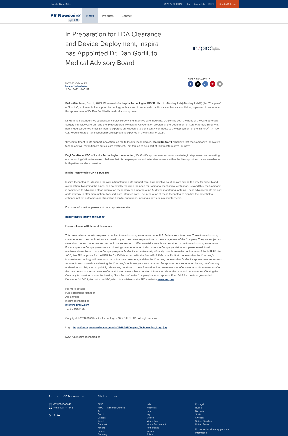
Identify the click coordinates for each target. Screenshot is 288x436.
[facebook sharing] (190, 84)
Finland (101, 427)
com (86, 305)
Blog (188, 4)
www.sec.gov (166, 279)
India (148, 404)
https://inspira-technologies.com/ (85, 217)
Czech (101, 421)
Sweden (199, 417)
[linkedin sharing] (205, 84)
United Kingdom (203, 421)
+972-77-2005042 (62, 404)
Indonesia (151, 407)
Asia (100, 411)
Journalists (199, 4)
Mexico (150, 417)
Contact (127, 16)
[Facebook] (54, 415)
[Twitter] (50, 415)
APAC (100, 404)
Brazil (101, 414)
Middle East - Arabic (156, 424)
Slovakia (199, 411)
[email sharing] (220, 84)
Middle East (152, 421)
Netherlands (152, 427)
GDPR (211, 4)
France (101, 431)
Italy (148, 414)
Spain (198, 414)
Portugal (199, 404)
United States (202, 424)
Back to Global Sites (61, 4)
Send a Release (228, 4)
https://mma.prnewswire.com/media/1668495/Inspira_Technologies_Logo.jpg (120, 327)
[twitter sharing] (198, 84)
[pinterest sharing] (212, 84)
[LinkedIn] (58, 415)
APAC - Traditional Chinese (111, 407)
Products (108, 16)
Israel (149, 411)
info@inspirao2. (74, 305)
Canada (102, 417)
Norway (150, 431)
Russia (198, 407)
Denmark (102, 424)
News (90, 16)
